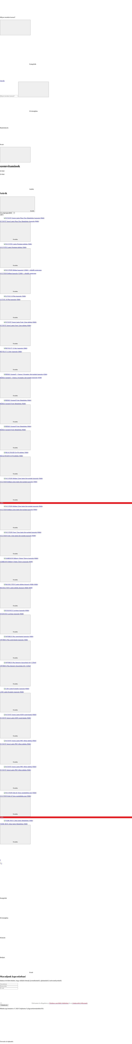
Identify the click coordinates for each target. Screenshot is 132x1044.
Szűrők (32, 211)
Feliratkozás (4, 1005)
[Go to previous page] (14, 858)
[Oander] (28, 1041)
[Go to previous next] (14, 878)
